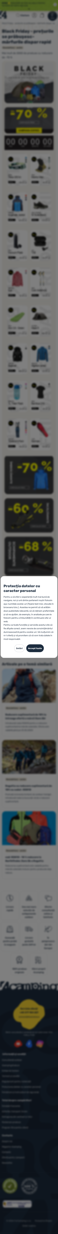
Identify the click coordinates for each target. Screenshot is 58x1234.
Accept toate (35, 648)
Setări (19, 648)
